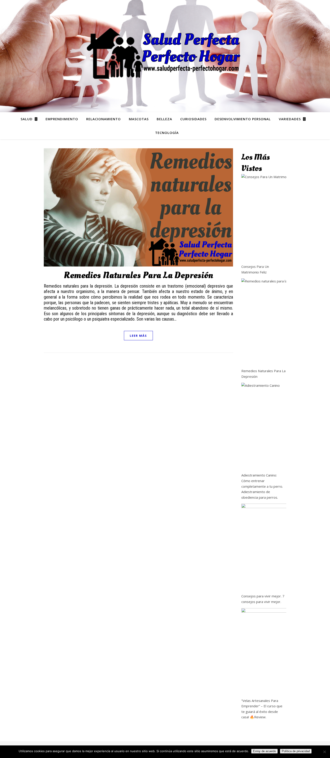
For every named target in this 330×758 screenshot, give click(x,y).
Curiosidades (193, 119)
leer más (138, 336)
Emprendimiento (62, 119)
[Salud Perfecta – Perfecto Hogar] (165, 53)
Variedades (290, 119)
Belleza (164, 119)
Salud (27, 119)
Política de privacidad (296, 751)
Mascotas (139, 119)
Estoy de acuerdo (264, 751)
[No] (324, 751)
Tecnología (167, 132)
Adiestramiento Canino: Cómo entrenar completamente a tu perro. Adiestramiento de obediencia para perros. (262, 486)
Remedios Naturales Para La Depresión (138, 275)
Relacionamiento (103, 119)
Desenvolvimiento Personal (243, 119)
